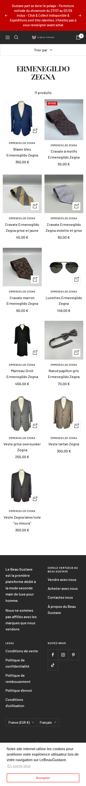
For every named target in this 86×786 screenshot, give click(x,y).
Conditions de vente (22, 651)
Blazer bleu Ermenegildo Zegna (22, 152)
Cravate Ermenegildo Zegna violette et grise (64, 227)
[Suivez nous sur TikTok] (53, 665)
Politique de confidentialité (17, 663)
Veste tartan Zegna (63, 444)
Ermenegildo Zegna (22, 143)
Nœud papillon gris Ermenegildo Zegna (64, 373)
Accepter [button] (43, 778)
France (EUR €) (19, 722)
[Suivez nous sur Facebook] (53, 655)
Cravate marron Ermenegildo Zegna (22, 300)
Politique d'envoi (19, 690)
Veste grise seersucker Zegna (22, 447)
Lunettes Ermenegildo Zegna (64, 300)
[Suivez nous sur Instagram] (63, 655)
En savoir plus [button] (19, 766)
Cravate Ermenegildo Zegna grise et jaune (22, 227)
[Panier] (78, 37)
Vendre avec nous (62, 579)
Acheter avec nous (63, 588)
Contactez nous (60, 597)
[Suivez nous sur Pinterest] (73, 655)
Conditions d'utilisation (15, 702)
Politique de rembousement (18, 678)
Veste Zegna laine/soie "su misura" (22, 520)
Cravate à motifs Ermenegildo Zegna (64, 154)
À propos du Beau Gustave (62, 609)
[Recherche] (16, 37)
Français (46, 722)
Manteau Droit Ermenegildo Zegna (22, 373)
